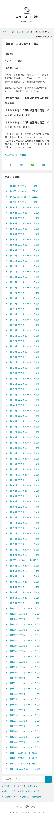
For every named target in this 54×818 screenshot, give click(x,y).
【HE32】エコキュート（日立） (25, 726)
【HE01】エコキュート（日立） (25, 608)
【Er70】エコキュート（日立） (24, 517)
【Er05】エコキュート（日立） (24, 228)
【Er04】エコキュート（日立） (24, 223)
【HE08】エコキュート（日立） (25, 640)
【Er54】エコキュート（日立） (24, 458)
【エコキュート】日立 (20, 31)
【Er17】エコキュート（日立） (24, 293)
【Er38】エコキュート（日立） (24, 394)
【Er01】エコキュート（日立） (24, 207)
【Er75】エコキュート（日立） (24, 544)
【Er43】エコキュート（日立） (24, 415)
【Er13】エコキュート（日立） (24, 271)
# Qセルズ (24, 796)
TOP (4, 31)
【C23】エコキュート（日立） (24, 202)
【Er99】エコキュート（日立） (24, 603)
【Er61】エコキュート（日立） (24, 485)
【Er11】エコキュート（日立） (24, 260)
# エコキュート (11, 154)
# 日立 (23, 154)
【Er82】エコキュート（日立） (24, 554)
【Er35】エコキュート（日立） (24, 383)
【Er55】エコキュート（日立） (24, 464)
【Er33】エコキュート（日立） (24, 373)
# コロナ (21, 786)
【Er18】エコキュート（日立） (24, 298)
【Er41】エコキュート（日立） (24, 405)
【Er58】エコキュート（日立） (24, 480)
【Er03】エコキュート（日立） (24, 218)
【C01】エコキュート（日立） (24, 186)
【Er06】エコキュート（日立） (24, 234)
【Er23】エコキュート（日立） (24, 319)
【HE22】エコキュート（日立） (25, 683)
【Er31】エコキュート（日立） (24, 362)
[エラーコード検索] (27, 10)
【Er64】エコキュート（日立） (24, 501)
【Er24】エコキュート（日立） (24, 325)
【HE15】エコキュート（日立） (25, 667)
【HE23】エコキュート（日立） (25, 688)
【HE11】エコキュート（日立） (25, 656)
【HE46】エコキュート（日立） (25, 747)
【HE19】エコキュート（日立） (25, 678)
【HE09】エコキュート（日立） (25, 645)
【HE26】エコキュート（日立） (25, 704)
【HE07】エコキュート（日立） (25, 635)
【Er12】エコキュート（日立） (24, 266)
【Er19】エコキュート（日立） (24, 303)
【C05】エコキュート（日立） (24, 191)
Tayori (27, 812)
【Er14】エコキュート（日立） (24, 276)
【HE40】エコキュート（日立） (25, 731)
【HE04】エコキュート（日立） (25, 619)
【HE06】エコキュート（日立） (25, 629)
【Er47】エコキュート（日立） (24, 431)
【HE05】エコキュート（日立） (25, 624)
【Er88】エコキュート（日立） (24, 581)
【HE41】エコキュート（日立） (25, 736)
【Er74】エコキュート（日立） (24, 538)
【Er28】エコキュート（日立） (24, 346)
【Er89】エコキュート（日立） (24, 587)
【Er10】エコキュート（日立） (24, 255)
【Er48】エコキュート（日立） (24, 437)
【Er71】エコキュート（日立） (24, 522)
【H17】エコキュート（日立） (24, 752)
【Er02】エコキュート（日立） (24, 212)
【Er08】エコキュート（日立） (24, 244)
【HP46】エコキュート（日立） (25, 768)
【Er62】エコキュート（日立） (24, 490)
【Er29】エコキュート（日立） (24, 351)
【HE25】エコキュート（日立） (25, 699)
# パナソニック (9, 791)
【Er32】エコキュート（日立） (24, 367)
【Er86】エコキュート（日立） (24, 576)
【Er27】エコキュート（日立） (24, 341)
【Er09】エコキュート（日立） (24, 250)
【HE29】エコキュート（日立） (25, 715)
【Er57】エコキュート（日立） (24, 474)
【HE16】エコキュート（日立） (25, 672)
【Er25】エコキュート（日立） (24, 330)
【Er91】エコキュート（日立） (24, 597)
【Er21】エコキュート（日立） (24, 309)
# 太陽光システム (9, 796)
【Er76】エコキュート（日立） (24, 549)
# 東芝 (29, 791)
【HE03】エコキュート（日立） (25, 613)
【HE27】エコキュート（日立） (25, 710)
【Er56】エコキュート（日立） (24, 469)
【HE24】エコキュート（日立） (25, 694)
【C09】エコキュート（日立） (24, 196)
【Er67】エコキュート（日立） (24, 506)
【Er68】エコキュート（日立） (24, 512)
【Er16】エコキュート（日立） (24, 287)
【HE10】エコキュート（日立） (25, 651)
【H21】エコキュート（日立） (24, 763)
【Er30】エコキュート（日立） (24, 357)
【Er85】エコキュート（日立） (24, 571)
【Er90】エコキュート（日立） (24, 592)
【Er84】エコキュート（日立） (24, 565)
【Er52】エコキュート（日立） (24, 453)
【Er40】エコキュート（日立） (24, 399)
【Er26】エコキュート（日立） (24, 335)
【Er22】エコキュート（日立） (24, 314)
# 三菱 (21, 791)
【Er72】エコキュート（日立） (24, 528)
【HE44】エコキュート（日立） (25, 742)
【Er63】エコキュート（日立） (24, 496)
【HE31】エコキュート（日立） (25, 720)
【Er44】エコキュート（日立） (24, 421)
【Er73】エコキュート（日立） (24, 533)
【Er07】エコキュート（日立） (24, 239)
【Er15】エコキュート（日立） (24, 282)
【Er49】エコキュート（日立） (24, 442)
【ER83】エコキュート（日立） (25, 560)
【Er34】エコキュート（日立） (24, 378)
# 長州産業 (36, 796)
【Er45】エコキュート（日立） (24, 426)
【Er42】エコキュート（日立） (24, 410)
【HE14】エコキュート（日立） (25, 661)
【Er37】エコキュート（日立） (24, 389)
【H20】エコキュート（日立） (24, 758)
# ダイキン (32, 786)
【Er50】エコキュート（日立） (24, 447)
